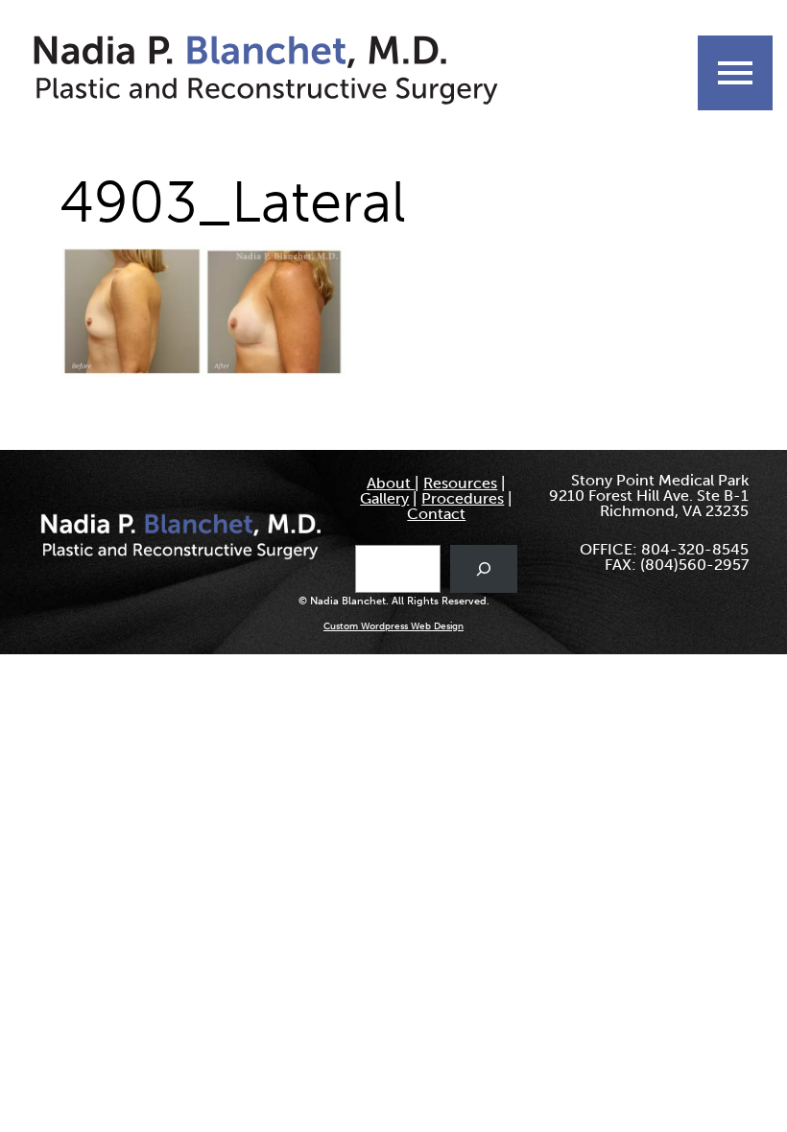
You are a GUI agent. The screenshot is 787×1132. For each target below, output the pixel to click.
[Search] (484, 568)
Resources (460, 483)
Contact (436, 514)
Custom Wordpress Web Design (393, 626)
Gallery (384, 498)
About (391, 483)
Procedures (462, 498)
